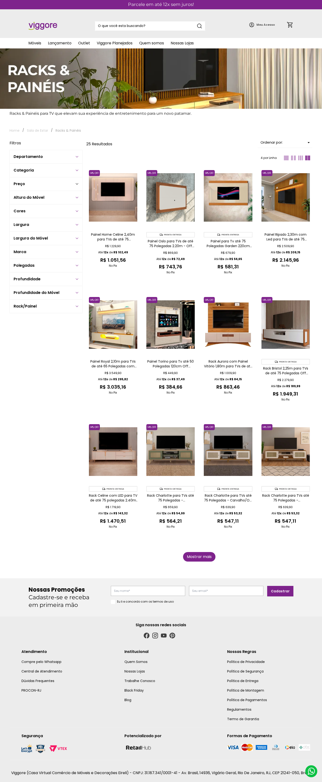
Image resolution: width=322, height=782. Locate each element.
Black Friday (134, 690)
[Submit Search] (199, 26)
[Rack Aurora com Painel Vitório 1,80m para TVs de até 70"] (228, 324)
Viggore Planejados (115, 43)
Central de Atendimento (41, 671)
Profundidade (27, 279)
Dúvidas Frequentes (37, 680)
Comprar (113, 281)
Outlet (84, 43)
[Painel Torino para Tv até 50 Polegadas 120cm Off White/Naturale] (170, 324)
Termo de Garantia (243, 719)
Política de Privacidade (246, 661)
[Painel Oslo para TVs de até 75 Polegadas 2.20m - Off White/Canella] (170, 197)
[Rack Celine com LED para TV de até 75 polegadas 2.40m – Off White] (113, 451)
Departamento (28, 156)
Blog (127, 700)
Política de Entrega (242, 680)
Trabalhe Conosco (139, 680)
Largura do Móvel (31, 238)
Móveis (34, 43)
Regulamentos (239, 709)
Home (15, 130)
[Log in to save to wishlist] (133, 171)
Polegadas (24, 265)
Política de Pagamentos (247, 700)
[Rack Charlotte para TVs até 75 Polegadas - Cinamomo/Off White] (285, 451)
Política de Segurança (245, 671)
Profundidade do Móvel (36, 292)
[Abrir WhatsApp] (311, 771)
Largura (21, 224)
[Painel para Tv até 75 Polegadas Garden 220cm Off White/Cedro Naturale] (228, 197)
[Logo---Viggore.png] (43, 26)
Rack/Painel (25, 306)
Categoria (24, 170)
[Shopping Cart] (289, 25)
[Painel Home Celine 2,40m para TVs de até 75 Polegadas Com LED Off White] (113, 197)
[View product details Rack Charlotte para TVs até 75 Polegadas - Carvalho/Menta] (170, 489)
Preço (19, 184)
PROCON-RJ (31, 690)
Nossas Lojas (182, 43)
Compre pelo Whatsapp (41, 661)
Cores (20, 211)
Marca (20, 252)
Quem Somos (136, 661)
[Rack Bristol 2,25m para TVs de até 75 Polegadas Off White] (285, 324)
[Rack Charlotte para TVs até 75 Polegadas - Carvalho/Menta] (170, 451)
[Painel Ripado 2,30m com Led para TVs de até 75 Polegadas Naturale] (285, 197)
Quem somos (151, 43)
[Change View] (286, 158)
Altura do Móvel (29, 197)
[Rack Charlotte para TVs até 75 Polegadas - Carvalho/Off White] (228, 451)
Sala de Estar (37, 130)
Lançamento (60, 43)
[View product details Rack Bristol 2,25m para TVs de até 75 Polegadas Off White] (285, 362)
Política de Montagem (245, 690)
